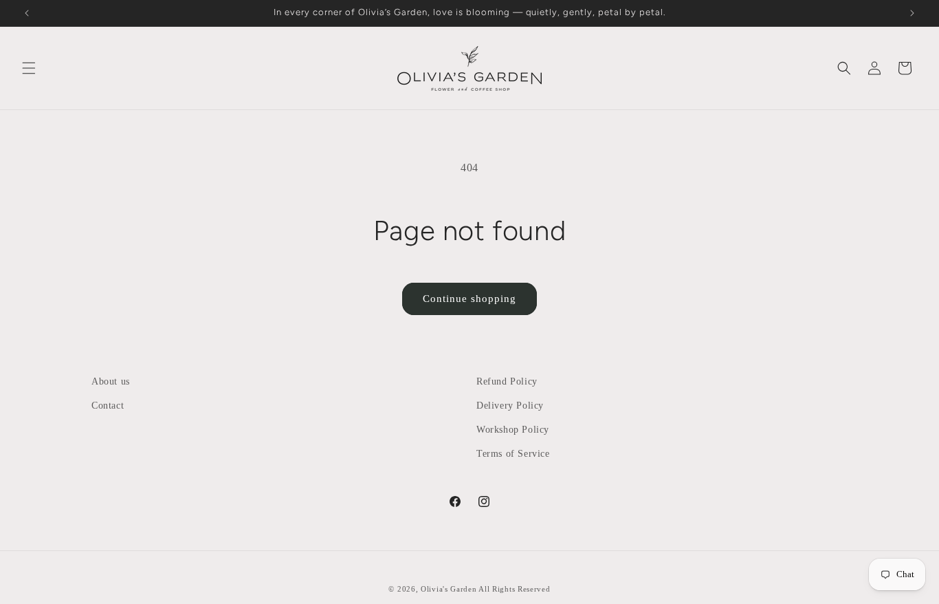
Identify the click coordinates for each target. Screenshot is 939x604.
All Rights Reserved (514, 589)
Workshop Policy (512, 429)
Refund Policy (507, 381)
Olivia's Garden (449, 589)
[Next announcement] (912, 13)
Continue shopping (469, 298)
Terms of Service (513, 454)
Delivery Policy (510, 405)
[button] (29, 68)
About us (110, 381)
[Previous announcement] (27, 13)
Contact (107, 405)
